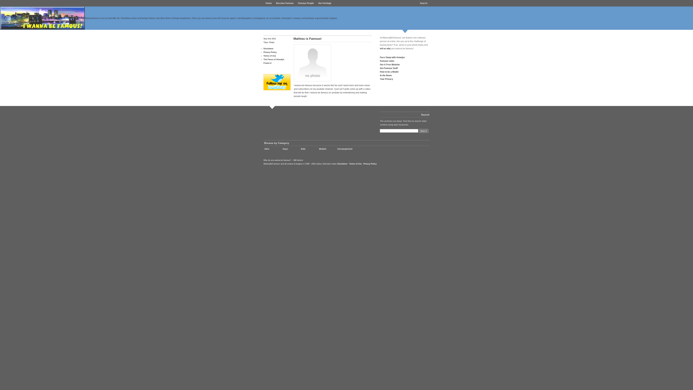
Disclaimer (268, 48)
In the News (386, 75)
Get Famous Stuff (389, 68)
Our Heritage (324, 3)
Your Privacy (386, 79)
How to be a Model (389, 72)
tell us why (385, 48)
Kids (303, 149)
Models (322, 149)
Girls (266, 149)
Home (269, 3)
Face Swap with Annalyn (392, 57)
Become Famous (285, 3)
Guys (271, 42)
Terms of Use (269, 56)
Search (423, 3)
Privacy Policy (270, 52)
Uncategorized (344, 149)
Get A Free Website (390, 64)
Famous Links (387, 61)
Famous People (306, 3)
